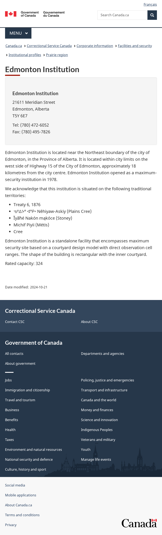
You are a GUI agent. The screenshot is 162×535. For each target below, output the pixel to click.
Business (12, 410)
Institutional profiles (25, 55)
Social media (15, 485)
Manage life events (96, 459)
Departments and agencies (102, 353)
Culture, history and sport (25, 469)
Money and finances (97, 410)
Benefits (11, 419)
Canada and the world (98, 400)
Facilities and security (135, 45)
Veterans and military (98, 439)
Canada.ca (13, 45)
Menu (16, 33)
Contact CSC (14, 321)
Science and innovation (99, 419)
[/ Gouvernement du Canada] (35, 13)
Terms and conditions (22, 515)
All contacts (14, 353)
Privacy (10, 525)
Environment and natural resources (33, 449)
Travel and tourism (20, 400)
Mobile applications (20, 495)
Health (10, 429)
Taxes (9, 439)
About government (20, 363)
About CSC (89, 321)
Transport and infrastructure (104, 390)
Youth (85, 449)
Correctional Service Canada (49, 45)
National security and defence (29, 459)
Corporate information (95, 45)
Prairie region (57, 55)
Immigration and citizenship (27, 390)
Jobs (8, 380)
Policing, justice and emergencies (107, 380)
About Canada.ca (18, 505)
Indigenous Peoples (97, 429)
